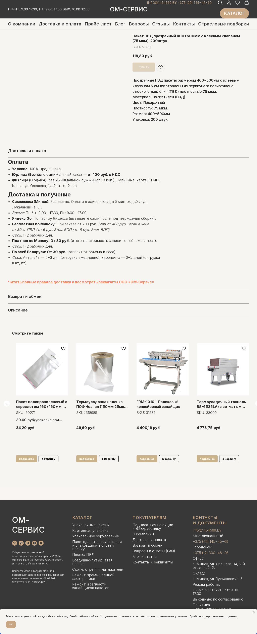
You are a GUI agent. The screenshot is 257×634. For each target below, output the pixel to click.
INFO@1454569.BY (162, 3)
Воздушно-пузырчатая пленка (92, 562)
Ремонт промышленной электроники (93, 577)
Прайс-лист (98, 23)
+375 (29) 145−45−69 (210, 541)
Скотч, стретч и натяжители (97, 569)
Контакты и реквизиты (153, 562)
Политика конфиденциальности (212, 607)
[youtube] (41, 543)
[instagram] (34, 543)
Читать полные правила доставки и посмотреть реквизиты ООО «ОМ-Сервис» (81, 282)
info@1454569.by (207, 530)
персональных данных (221, 616)
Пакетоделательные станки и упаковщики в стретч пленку (97, 545)
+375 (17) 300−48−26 (210, 553)
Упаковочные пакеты (90, 525)
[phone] (14, 543)
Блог (120, 23)
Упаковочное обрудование (95, 536)
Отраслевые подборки (223, 23)
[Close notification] (254, 612)
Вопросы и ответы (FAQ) (154, 551)
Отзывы (161, 23)
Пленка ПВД (83, 554)
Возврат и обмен (147, 545)
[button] (220, 2)
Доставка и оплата (60, 23)
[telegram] (27, 543)
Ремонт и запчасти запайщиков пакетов (90, 586)
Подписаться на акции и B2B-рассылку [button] (153, 527)
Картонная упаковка (90, 530)
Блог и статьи (145, 556)
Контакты (184, 23)
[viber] (21, 543)
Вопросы (139, 23)
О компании (21, 23)
